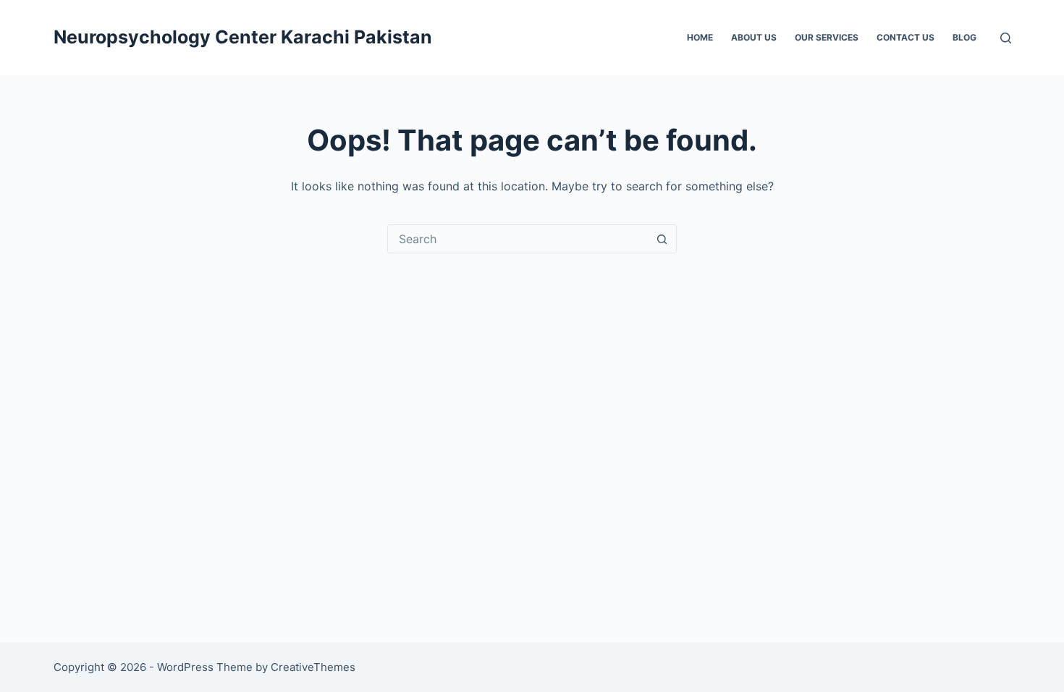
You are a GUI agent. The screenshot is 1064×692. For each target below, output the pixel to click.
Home (700, 37)
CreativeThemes (313, 667)
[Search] (1005, 38)
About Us (754, 37)
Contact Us (905, 37)
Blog (964, 37)
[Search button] (661, 238)
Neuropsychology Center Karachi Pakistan (243, 37)
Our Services (826, 37)
